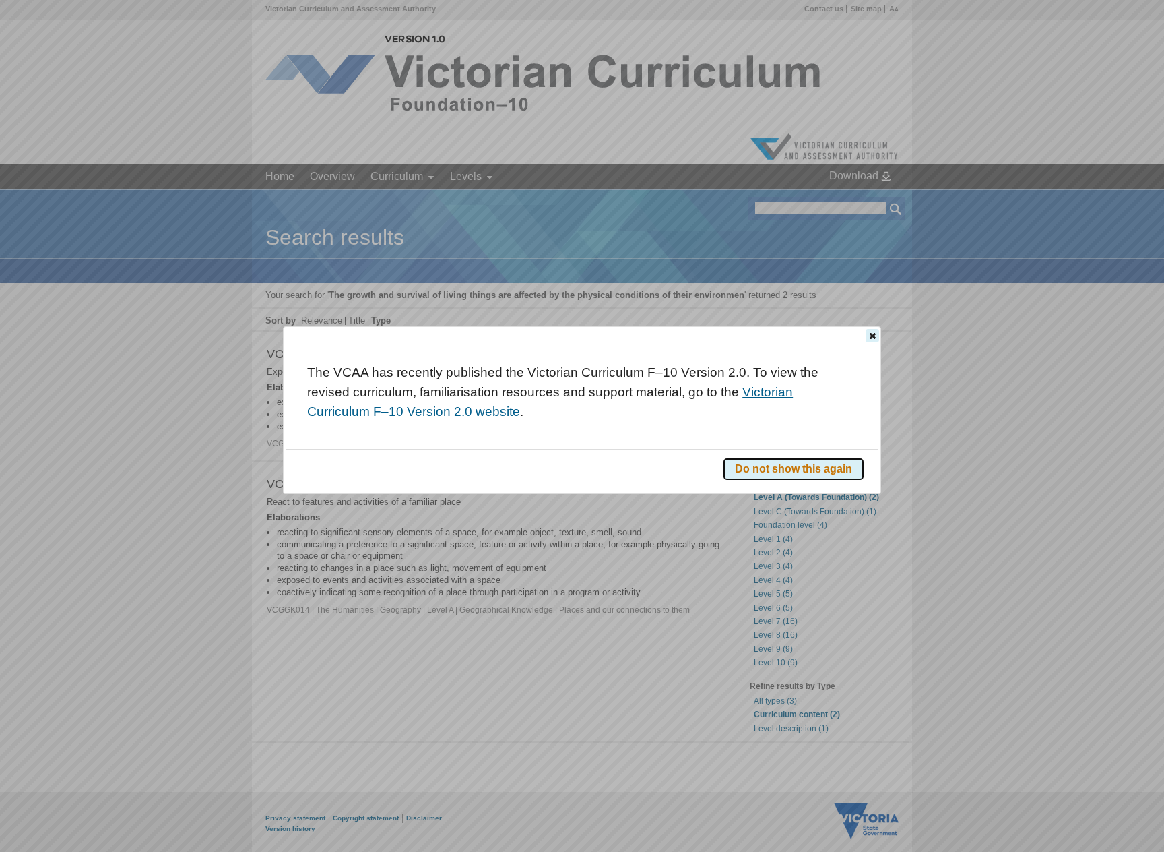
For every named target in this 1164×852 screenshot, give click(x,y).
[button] (872, 335)
